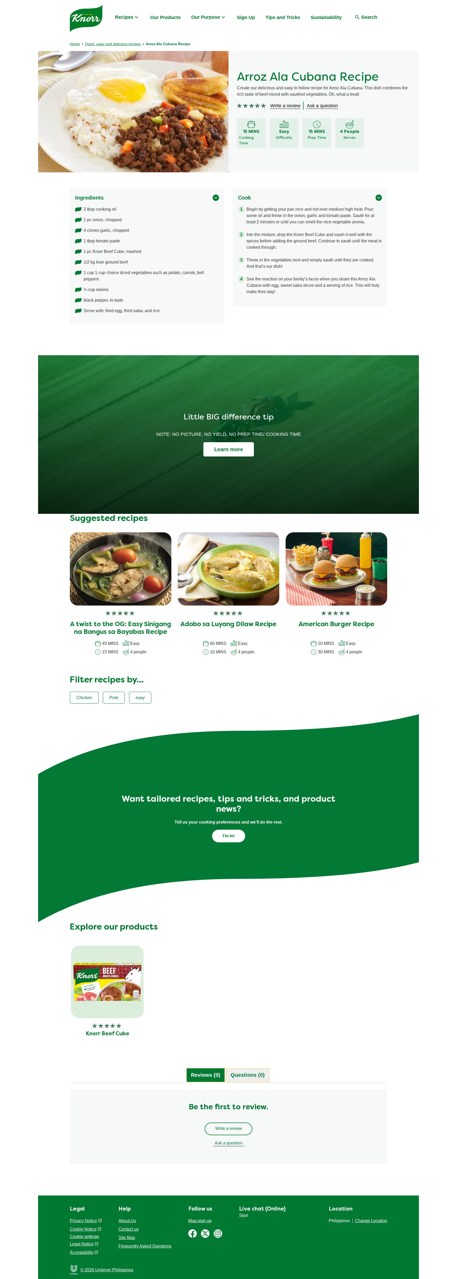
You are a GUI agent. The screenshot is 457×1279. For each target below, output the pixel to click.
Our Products (165, 17)
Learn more (228, 449)
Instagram (218, 1233)
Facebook (192, 1233)
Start (243, 1215)
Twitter (205, 1233)
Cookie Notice (83, 1229)
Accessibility (81, 1252)
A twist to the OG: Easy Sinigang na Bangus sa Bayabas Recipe (120, 628)
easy (140, 697)
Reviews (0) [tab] (205, 1075)
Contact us (128, 1229)
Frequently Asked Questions (144, 1246)
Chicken (84, 697)
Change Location (371, 1220)
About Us (127, 1220)
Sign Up (246, 17)
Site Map (126, 1237)
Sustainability (326, 17)
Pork (113, 697)
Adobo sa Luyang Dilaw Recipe (228, 624)
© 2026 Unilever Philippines (106, 1270)
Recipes (124, 17)
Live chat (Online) (262, 1209)
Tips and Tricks (283, 17)
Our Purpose (205, 17)
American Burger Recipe (336, 624)
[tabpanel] (228, 1130)
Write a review (228, 1128)
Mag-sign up (200, 1220)
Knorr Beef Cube (107, 1034)
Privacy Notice (83, 1220)
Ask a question (229, 1143)
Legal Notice (82, 1244)
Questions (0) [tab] (248, 1075)
